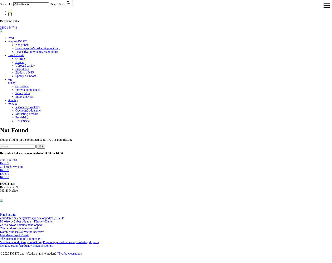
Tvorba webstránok (70, 253)
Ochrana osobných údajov (16, 245)
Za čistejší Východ (11, 166)
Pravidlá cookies (43, 245)
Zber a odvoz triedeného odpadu (19, 228)
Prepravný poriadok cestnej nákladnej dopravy (71, 242)
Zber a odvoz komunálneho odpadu (21, 225)
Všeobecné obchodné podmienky (20, 238)
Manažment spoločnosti (14, 235)
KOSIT (4, 163)
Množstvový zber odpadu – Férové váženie (26, 221)
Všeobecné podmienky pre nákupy (21, 242)
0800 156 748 (8, 159)
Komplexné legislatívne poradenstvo (22, 231)
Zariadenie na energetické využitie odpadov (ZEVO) (32, 218)
